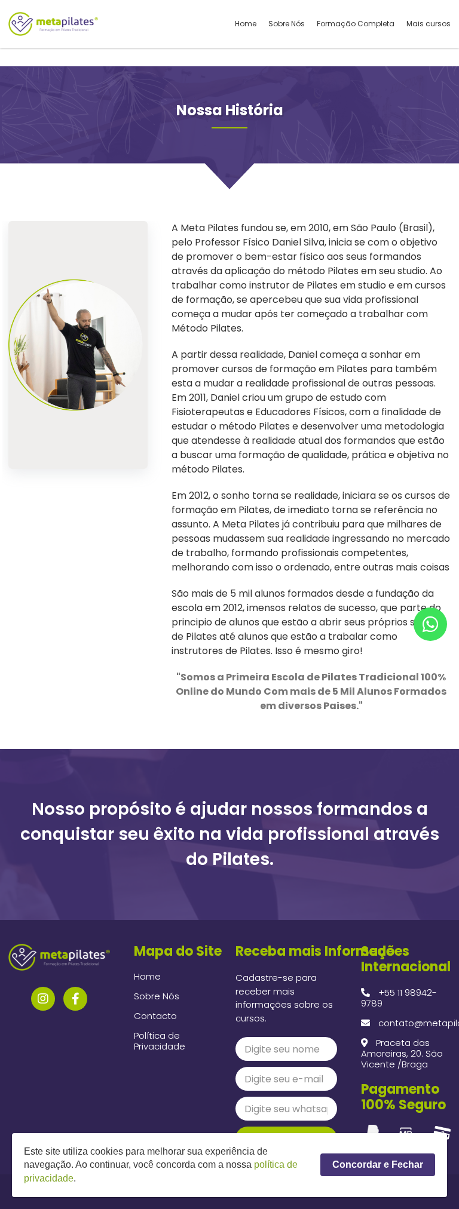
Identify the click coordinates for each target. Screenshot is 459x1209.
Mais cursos (428, 23)
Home (245, 23)
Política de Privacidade (159, 1040)
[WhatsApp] (430, 624)
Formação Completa (355, 23)
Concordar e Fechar (377, 1164)
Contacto (155, 1015)
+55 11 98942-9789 (399, 997)
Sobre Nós (286, 23)
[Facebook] (75, 999)
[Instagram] (43, 999)
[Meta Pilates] (53, 24)
